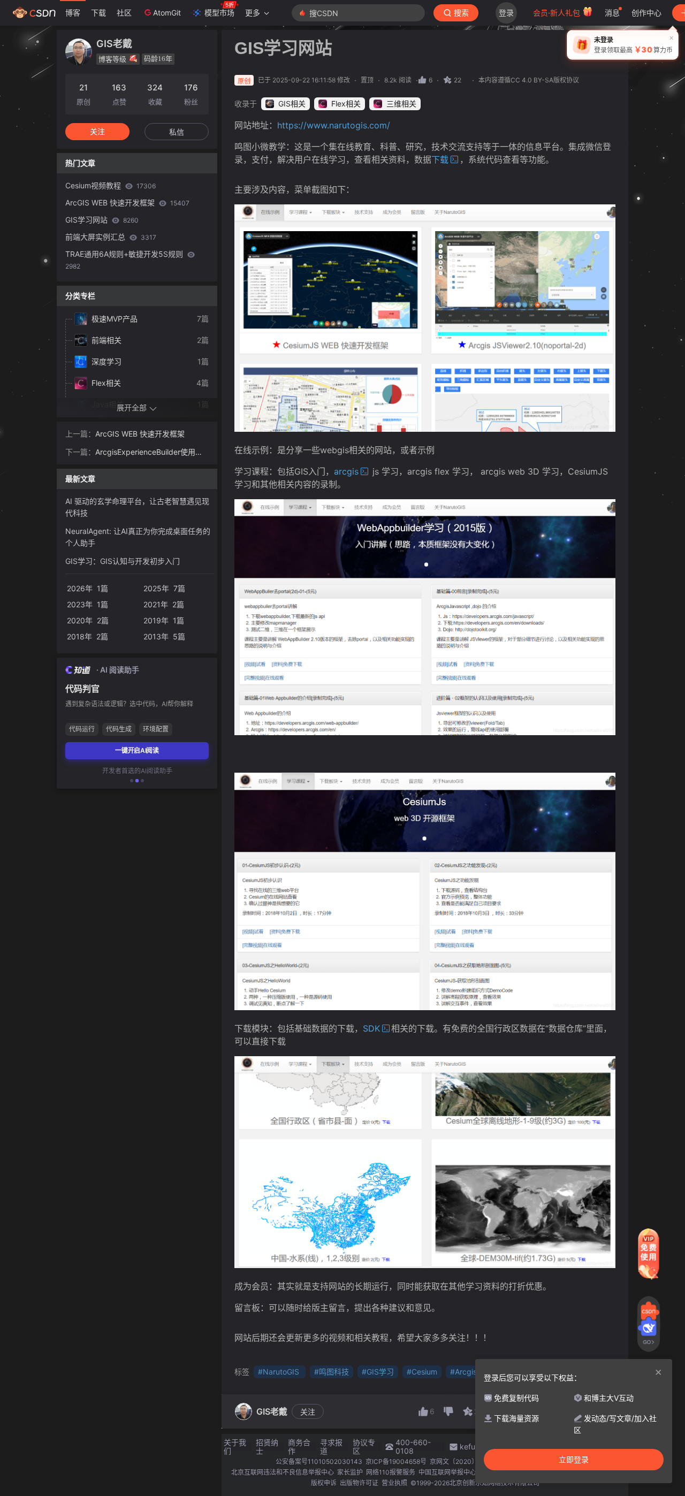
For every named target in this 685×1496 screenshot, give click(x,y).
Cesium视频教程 (110, 185)
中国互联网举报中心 (447, 1472)
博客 (72, 12)
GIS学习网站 (102, 219)
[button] (131, 780)
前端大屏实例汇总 (110, 236)
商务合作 (299, 1446)
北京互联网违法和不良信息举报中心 (282, 1472)
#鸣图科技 (331, 1371)
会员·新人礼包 (557, 12)
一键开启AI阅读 (137, 750)
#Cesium (422, 1371)
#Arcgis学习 (471, 1371)
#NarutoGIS (279, 1371)
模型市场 (219, 12)
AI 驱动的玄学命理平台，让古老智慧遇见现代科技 (137, 507)
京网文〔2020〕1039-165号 (472, 1461)
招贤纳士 (267, 1446)
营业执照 (394, 1483)
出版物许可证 (359, 1483)
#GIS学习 (378, 1371)
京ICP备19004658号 (396, 1461)
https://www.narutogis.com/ (333, 125)
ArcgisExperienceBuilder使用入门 (149, 452)
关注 (307, 1411)
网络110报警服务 (390, 1472)
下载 (98, 12)
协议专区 (364, 1446)
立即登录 (574, 1459)
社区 (124, 12)
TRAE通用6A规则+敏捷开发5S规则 (125, 259)
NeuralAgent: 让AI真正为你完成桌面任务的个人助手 (137, 536)
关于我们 (235, 1446)
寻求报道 (331, 1446)
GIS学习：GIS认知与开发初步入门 (122, 561)
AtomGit (167, 12)
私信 (176, 131)
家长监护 (350, 1472)
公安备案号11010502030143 (319, 1461)
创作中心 (646, 12)
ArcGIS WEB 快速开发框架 (127, 202)
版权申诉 (324, 1483)
